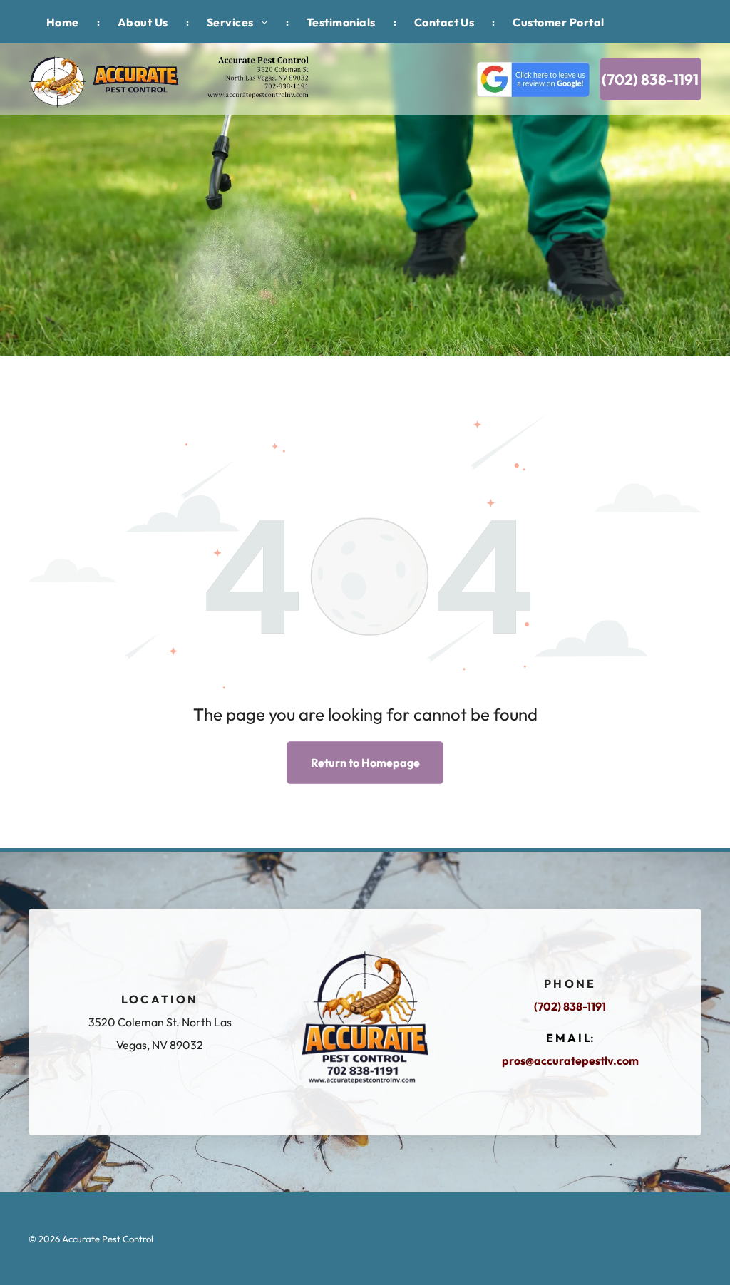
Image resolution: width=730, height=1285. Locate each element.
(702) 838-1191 (570, 1006)
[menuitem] (64, 21)
